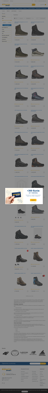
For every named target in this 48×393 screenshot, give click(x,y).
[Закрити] (42, 189)
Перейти (33, 200)
